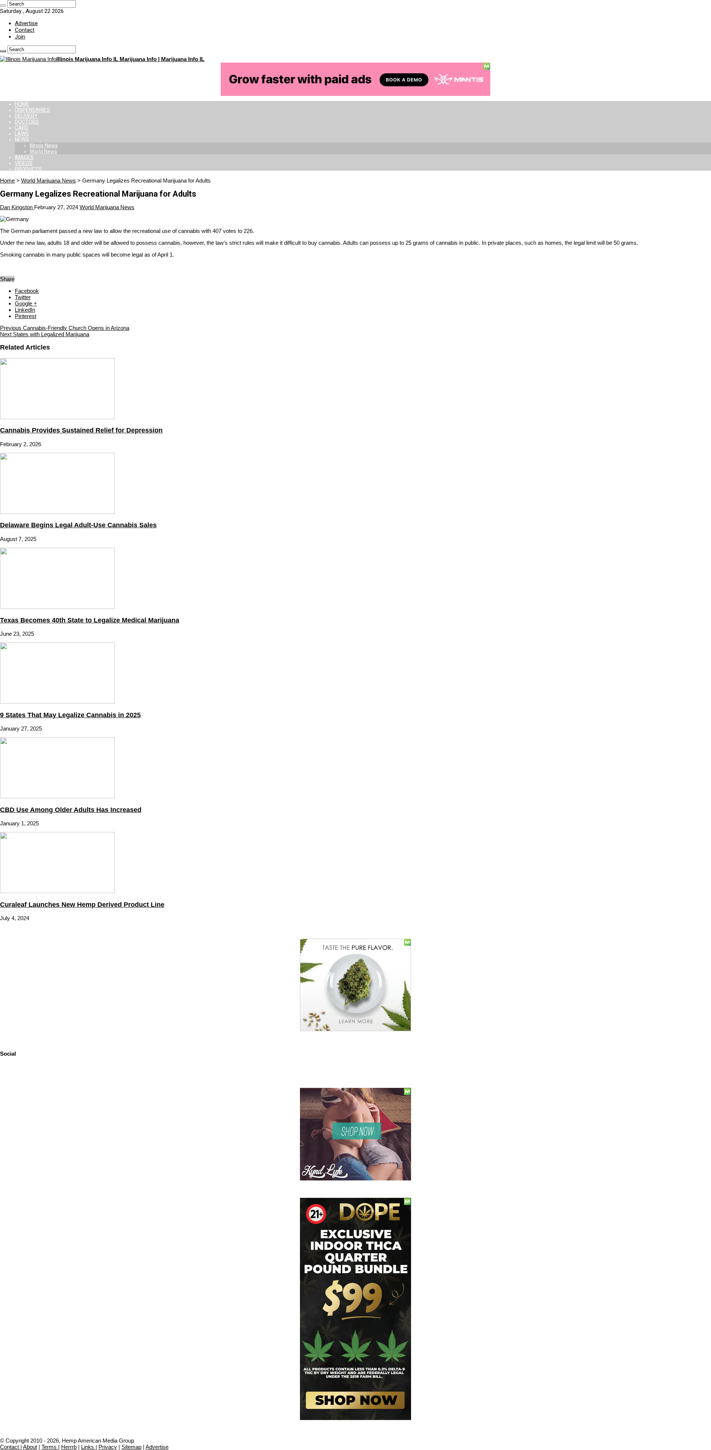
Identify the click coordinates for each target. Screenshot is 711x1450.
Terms (49, 1447)
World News (43, 151)
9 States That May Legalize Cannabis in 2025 (70, 715)
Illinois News (44, 145)
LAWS (22, 134)
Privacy (108, 1447)
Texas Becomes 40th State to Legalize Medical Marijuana (89, 620)
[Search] (3, 5)
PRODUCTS (28, 169)
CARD (22, 128)
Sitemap (131, 1447)
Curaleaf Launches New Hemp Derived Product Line (82, 904)
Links (88, 1447)
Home (7, 180)
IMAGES (24, 157)
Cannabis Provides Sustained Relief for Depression (81, 430)
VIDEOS (24, 163)
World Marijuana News (48, 180)
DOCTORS (27, 122)
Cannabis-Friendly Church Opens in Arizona (64, 328)
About (30, 1447)
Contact (24, 30)
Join (20, 36)
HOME (22, 104)
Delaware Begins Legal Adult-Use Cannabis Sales (78, 525)
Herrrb (69, 1447)
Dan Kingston (17, 207)
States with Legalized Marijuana (44, 334)
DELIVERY (26, 116)
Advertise (26, 23)
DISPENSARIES (32, 110)
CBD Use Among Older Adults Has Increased (70, 809)
